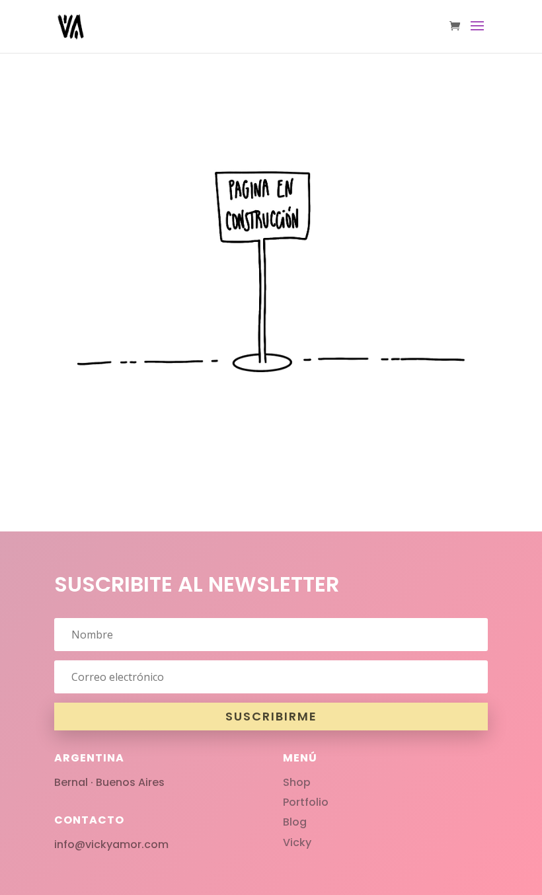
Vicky (297, 842)
